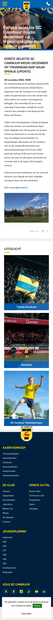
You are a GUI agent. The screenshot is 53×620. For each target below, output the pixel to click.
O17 (4, 550)
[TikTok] (29, 591)
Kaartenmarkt (9, 471)
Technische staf (36, 495)
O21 (4, 541)
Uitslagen (33, 508)
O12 (4, 563)
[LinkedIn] (44, 591)
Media (6, 512)
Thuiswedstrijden (11, 453)
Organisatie (8, 495)
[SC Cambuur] (26, 5)
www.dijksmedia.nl (19, 187)
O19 (4, 545)
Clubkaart (7, 462)
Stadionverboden (11, 475)
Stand (32, 504)
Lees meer (26, 613)
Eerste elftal (39, 485)
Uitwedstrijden (10, 457)
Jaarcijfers (7, 504)
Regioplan (7, 572)
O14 (4, 559)
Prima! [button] (37, 606)
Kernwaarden (9, 499)
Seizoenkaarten (10, 466)
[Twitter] (6, 591)
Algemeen (8, 537)
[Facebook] (13, 591)
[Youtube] (36, 591)
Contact (6, 521)
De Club (9, 485)
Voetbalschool (9, 567)
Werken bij (8, 508)
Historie (6, 491)
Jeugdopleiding (14, 531)
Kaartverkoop (14, 448)
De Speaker (8, 517)
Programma (34, 499)
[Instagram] (21, 591)
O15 (4, 554)
